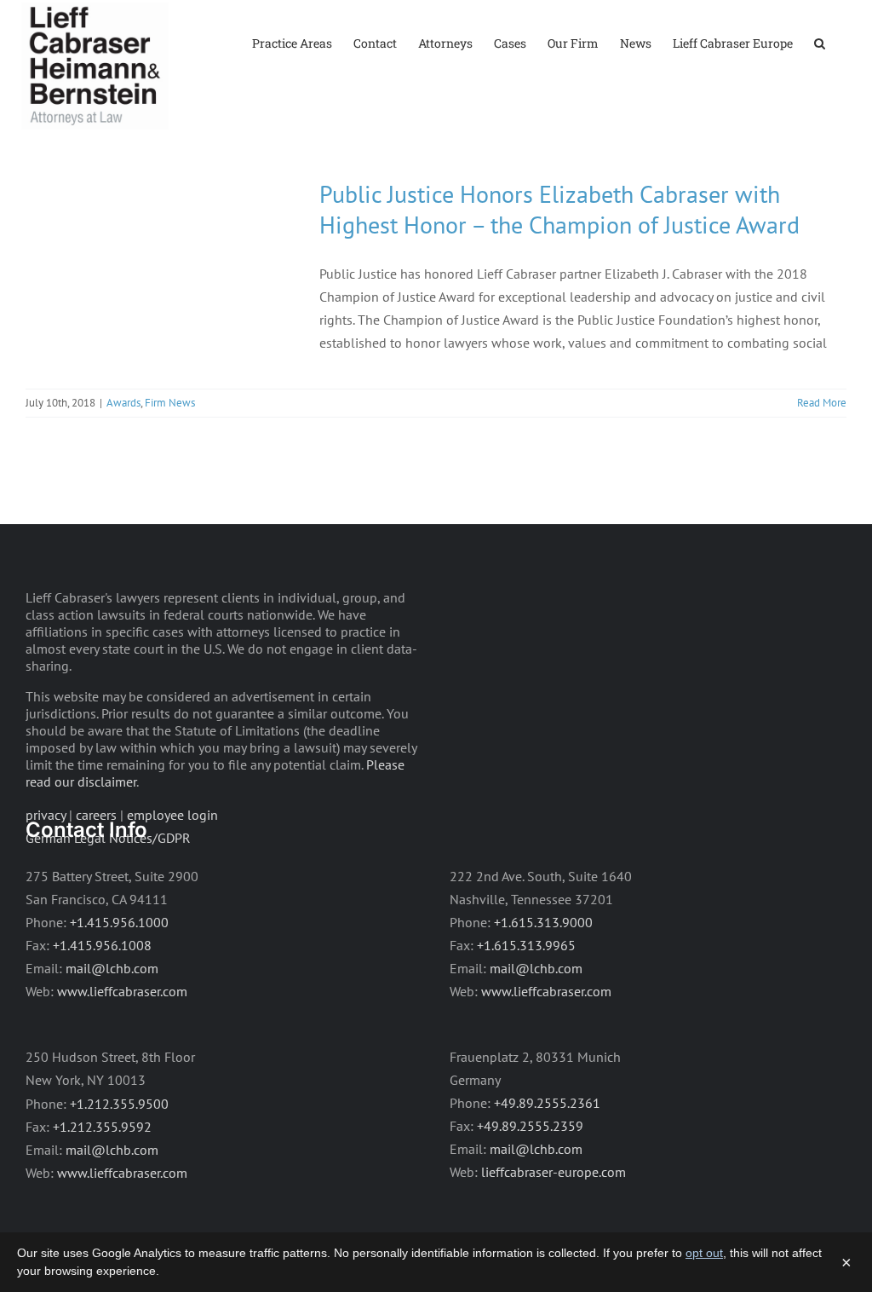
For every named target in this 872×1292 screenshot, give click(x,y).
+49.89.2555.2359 (530, 1125)
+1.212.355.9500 (119, 1103)
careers (96, 814)
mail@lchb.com (112, 968)
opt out (704, 1253)
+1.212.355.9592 (102, 1126)
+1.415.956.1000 (119, 922)
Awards (123, 402)
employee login (172, 814)
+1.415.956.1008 (102, 945)
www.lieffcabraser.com (122, 991)
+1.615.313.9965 (526, 945)
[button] (819, 42)
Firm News (170, 402)
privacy (46, 814)
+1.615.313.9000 (543, 922)
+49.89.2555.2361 (547, 1102)
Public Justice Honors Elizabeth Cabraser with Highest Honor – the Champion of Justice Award (559, 209)
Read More (821, 402)
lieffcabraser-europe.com (553, 1171)
